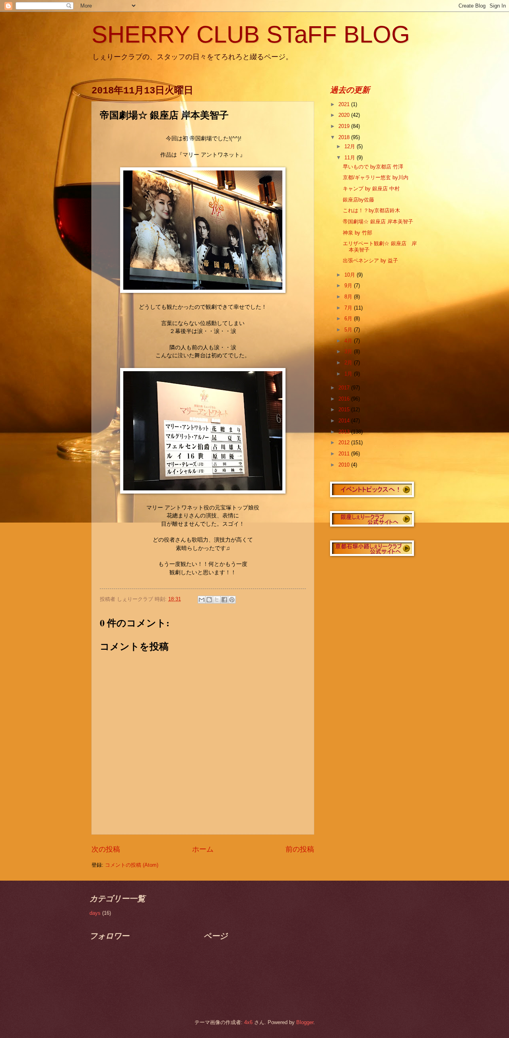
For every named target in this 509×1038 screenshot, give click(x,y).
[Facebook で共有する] (224, 600)
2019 (344, 126)
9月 (349, 286)
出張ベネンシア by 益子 (370, 260)
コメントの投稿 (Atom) (131, 865)
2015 (344, 409)
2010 (344, 465)
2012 (344, 442)
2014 (344, 421)
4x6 (248, 1022)
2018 (344, 137)
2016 (344, 399)
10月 (350, 275)
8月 (349, 297)
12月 (350, 146)
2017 (344, 388)
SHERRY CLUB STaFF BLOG (250, 34)
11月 (350, 158)
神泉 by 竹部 (357, 233)
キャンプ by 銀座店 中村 (371, 189)
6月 (349, 318)
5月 (349, 330)
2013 (344, 432)
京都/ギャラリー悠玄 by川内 (375, 177)
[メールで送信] (202, 600)
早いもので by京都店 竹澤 (373, 167)
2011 (344, 454)
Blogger (304, 1022)
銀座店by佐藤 (358, 200)
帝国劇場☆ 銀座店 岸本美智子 (378, 222)
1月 (349, 374)
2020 (344, 115)
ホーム (203, 849)
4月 (349, 341)
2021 (344, 104)
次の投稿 (105, 849)
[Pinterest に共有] (232, 600)
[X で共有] (217, 600)
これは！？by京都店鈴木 (371, 210)
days (95, 913)
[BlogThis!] (209, 600)
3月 (349, 351)
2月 (349, 363)
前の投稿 (300, 849)
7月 (349, 308)
